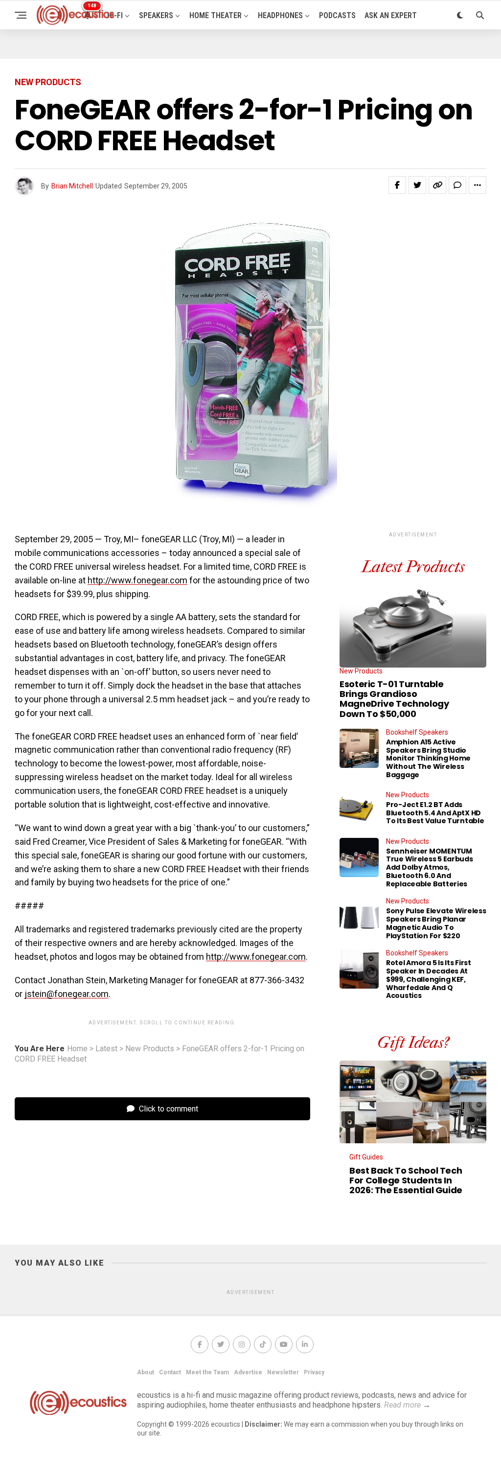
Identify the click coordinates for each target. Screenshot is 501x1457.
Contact (170, 1372)
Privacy (314, 1372)
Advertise (248, 1372)
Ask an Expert (390, 15)
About (145, 1372)
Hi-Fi (115, 15)
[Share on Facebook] (397, 185)
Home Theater (215, 15)
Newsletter (283, 1372)
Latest (106, 1049)
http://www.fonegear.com (137, 580)
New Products (149, 1049)
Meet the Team (207, 1372)
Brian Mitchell (72, 186)
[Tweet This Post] (417, 185)
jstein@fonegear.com (66, 994)
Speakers (156, 15)
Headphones (280, 15)
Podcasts (337, 15)
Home (77, 1049)
